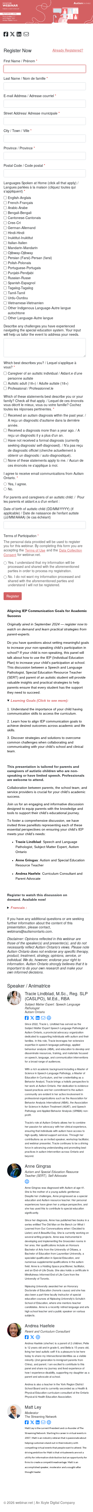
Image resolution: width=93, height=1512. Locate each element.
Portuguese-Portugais (24, 267)
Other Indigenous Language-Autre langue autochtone (39, 310)
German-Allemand (22, 227)
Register (12, 596)
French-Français (20, 202)
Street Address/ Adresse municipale (32, 113)
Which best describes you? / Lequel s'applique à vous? (40, 365)
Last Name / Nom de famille (26, 78)
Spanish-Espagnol (21, 282)
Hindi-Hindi (16, 232)
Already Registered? (67, 50)
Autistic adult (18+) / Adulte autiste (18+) (38, 383)
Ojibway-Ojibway (20, 252)
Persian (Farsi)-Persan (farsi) (30, 257)
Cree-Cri (14, 222)
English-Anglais (19, 197)
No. (10, 489)
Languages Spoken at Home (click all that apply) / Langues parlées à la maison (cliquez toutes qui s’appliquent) (41, 187)
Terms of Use (35, 550)
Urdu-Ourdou (18, 297)
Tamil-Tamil (16, 292)
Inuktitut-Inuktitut (20, 237)
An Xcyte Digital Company (55, 1502)
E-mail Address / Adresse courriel (30, 96)
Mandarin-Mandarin (23, 247)
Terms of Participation (21, 536)
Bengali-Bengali (19, 212)
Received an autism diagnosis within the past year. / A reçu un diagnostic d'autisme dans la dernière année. (47, 420)
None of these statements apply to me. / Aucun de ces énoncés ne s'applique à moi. (45, 463)
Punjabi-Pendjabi (20, 272)
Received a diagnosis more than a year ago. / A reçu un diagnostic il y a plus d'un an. (44, 433)
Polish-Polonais (19, 262)
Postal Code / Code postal (24, 165)
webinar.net (24, 1502)
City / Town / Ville (17, 131)
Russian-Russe (19, 277)
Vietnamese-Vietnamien (26, 302)
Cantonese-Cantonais (24, 217)
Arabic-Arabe (18, 207)
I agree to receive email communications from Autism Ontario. (44, 475)
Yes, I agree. (17, 483)
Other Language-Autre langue (30, 317)
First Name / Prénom (20, 61)
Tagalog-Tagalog (20, 287)
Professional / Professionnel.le (30, 388)
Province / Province (19, 148)
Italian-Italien (17, 242)
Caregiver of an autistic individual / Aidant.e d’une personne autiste (45, 376)
